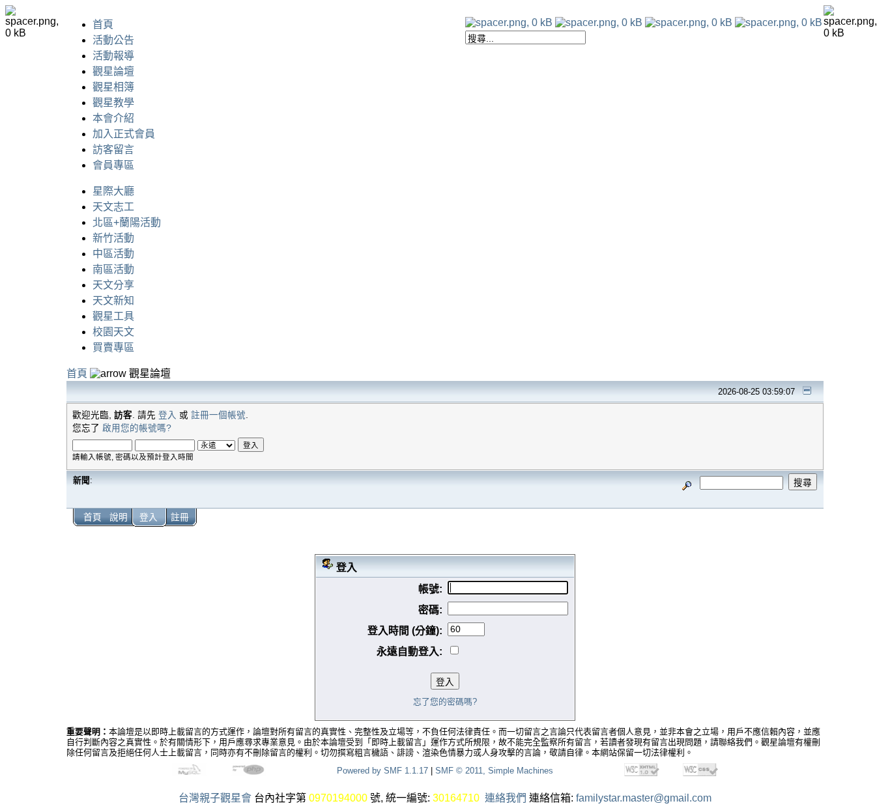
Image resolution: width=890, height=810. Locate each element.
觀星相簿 (113, 86)
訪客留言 (113, 149)
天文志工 (113, 206)
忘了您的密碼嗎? (445, 701)
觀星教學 (113, 102)
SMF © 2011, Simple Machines (494, 770)
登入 (167, 415)
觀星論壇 (113, 71)
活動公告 (113, 40)
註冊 (180, 517)
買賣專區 (113, 347)
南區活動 (113, 269)
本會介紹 (113, 118)
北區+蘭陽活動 (127, 222)
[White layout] (509, 22)
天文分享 (113, 284)
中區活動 (113, 253)
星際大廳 (113, 191)
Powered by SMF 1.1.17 (382, 770)
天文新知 (113, 300)
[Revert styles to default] (778, 22)
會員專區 (113, 165)
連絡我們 (505, 797)
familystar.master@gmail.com (643, 797)
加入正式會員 (124, 133)
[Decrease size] (598, 22)
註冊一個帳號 (218, 415)
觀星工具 (113, 316)
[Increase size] (688, 22)
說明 (118, 517)
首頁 (103, 24)
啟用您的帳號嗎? (136, 428)
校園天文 (113, 331)
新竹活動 (113, 238)
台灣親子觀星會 (215, 797)
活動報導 (113, 55)
